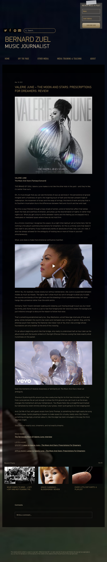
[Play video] (53, 266)
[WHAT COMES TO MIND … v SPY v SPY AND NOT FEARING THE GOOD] (19, 475)
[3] (5, 30)
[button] (25, 58)
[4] (15, 30)
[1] (19, 30)
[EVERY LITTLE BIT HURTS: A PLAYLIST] (87, 475)
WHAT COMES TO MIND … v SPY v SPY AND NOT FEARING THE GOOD (19, 488)
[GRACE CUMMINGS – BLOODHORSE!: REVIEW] (53, 475)
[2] (10, 30)
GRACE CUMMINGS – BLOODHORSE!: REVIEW (50, 488)
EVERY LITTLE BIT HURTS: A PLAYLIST (86, 488)
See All (100, 463)
